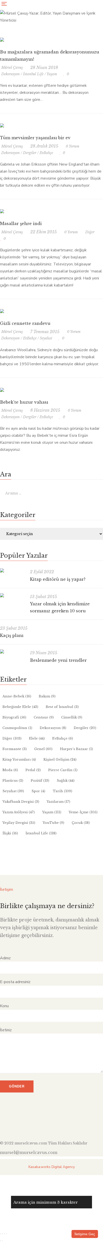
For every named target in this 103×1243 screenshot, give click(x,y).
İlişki (10, 833)
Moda (10, 770)
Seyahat (46, 338)
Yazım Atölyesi (18, 812)
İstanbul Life (33, 74)
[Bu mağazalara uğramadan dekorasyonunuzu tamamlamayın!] (2, 40)
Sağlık (65, 780)
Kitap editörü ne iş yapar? (58, 579)
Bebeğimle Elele (20, 707)
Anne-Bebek (16, 696)
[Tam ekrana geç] (2, 1233)
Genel (43, 749)
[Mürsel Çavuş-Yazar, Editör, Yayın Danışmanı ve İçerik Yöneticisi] (51, 20)
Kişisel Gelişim (60, 759)
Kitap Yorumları (19, 759)
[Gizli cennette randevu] (2, 311)
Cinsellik (71, 717)
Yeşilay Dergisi (18, 823)
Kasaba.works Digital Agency (51, 1166)
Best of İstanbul (62, 707)
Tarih (62, 791)
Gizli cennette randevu (25, 323)
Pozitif (40, 780)
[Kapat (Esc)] (6, 1233)
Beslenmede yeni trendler (58, 660)
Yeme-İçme (83, 812)
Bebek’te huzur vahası (24, 402)
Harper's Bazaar (76, 749)
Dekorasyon (10, 74)
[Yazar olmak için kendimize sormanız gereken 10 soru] (12, 595)
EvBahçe (46, 153)
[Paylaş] (4, 1233)
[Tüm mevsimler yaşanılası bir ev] (2, 125)
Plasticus (12, 780)
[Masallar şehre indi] (2, 211)
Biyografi (14, 717)
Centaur (44, 717)
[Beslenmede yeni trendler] (12, 651)
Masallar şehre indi (21, 223)
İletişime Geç (84, 1234)
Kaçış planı (12, 635)
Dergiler (29, 153)
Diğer (89, 232)
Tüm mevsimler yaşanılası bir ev (35, 137)
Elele (37, 738)
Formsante (14, 749)
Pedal (33, 770)
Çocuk (81, 823)
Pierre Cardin (63, 770)
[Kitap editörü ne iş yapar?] (12, 570)
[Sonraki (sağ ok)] (2, 1240)
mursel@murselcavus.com (28, 1152)
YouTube (53, 823)
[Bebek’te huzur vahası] (2, 390)
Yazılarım (58, 801)
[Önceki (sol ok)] (0, 1240)
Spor (38, 791)
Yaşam (51, 74)
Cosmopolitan (17, 728)
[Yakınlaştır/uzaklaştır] (0, 1233)
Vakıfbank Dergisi (20, 801)
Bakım (47, 696)
